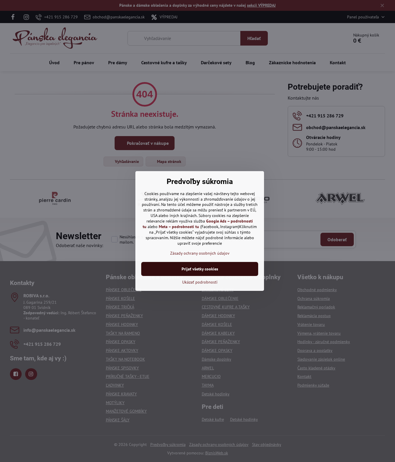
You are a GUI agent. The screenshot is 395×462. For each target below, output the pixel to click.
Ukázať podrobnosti (200, 282)
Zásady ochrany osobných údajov (200, 253)
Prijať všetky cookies (200, 269)
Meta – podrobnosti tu (179, 226)
